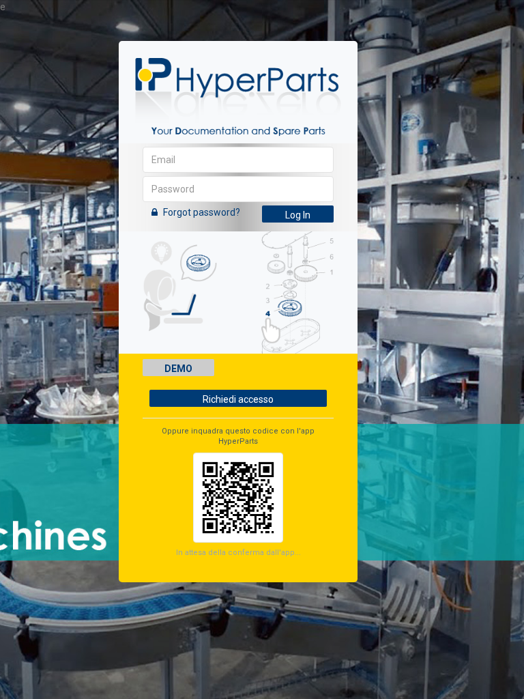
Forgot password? (200, 212)
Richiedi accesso (238, 399)
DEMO (178, 368)
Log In (297, 215)
